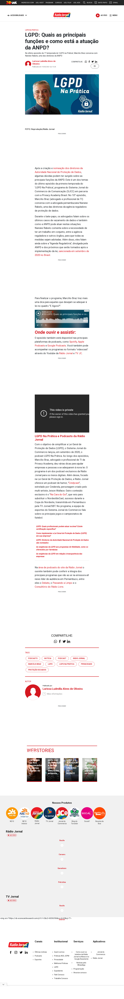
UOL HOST (40, 2)
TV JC (78, 353)
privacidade (86, 664)
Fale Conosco (59, 975)
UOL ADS (76, 2)
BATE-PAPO (102, 2)
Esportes (38, 960)
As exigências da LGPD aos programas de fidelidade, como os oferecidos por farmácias (62, 548)
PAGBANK (49, 2)
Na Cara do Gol (58, 494)
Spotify (73, 341)
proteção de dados (37, 670)
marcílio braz (34, 664)
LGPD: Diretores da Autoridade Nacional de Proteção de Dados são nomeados (62, 541)
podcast (62, 658)
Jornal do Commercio (100, 953)
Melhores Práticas (61, 963)
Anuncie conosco (80, 973)
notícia (47, 658)
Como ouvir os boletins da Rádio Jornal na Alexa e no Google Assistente (81, 955)
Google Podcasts (56, 345)
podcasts (33, 658)
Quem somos (59, 952)
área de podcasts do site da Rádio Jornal (60, 567)
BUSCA (89, 2)
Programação (79, 969)
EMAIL (115, 2)
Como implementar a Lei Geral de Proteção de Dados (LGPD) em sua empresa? (61, 534)
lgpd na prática (66, 664)
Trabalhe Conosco (61, 978)
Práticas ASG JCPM (61, 956)
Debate (46, 582)
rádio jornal (79, 658)
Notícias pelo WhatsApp (81, 964)
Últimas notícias (41, 952)
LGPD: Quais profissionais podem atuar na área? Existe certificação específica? (59, 527)
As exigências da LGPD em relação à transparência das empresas (59, 555)
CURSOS (58, 2)
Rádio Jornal (66, 353)
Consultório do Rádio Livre (49, 586)
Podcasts (38, 956)
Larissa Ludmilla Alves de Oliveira (63, 688)
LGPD (56, 967)
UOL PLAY (67, 2)
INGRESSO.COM (27, 2)
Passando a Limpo (62, 582)
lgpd (50, 664)
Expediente (58, 971)
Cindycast (74, 482)
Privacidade (58, 960)
